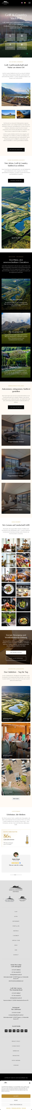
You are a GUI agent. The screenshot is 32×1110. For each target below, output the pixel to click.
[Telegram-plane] (26, 1030)
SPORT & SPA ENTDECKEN (16, 658)
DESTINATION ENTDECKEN (16, 149)
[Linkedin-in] (22, 1030)
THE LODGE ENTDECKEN (16, 407)
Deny (16, 1100)
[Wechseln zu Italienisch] (24, 3)
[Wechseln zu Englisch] (21, 3)
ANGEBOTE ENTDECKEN (16, 180)
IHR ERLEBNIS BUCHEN (16, 652)
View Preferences (16, 1104)
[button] (29, 1083)
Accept (16, 1096)
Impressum (24, 1108)
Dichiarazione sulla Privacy (16, 1108)
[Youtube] (18, 1030)
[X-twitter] (14, 1030)
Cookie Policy (8, 1108)
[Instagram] (10, 1030)
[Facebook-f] (6, 1030)
